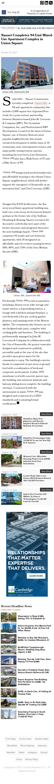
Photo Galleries (27, 745)
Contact (43, 752)
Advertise (11, 752)
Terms (19, 759)
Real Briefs (12, 745)
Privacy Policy (31, 759)
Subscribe (42, 745)
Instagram (32, 752)
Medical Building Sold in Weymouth (26, 28)
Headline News (41, 738)
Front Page (11, 738)
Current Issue (25, 738)
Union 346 (41, 104)
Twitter (21, 752)
